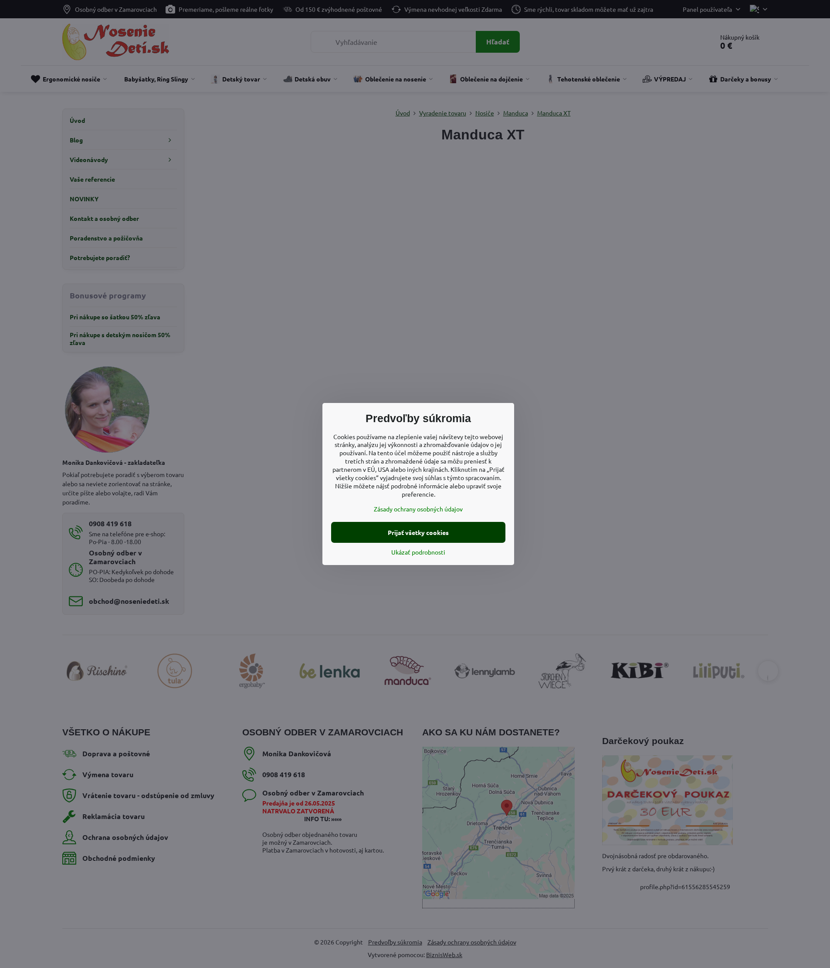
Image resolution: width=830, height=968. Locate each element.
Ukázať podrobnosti (418, 552)
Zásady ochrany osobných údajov (418, 509)
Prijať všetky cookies (418, 532)
